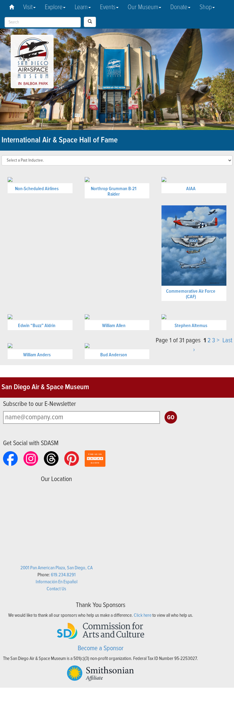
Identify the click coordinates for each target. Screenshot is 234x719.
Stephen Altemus (191, 326)
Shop (206, 7)
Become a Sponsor (100, 648)
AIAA (191, 189)
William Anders (37, 355)
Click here (142, 615)
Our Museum (143, 7)
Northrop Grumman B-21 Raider (113, 191)
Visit (28, 7)
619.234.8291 (63, 575)
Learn (81, 7)
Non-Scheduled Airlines (36, 189)
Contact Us (56, 589)
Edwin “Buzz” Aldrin (36, 326)
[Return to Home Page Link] (12, 7)
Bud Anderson (113, 355)
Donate (178, 7)
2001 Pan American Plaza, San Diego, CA (56, 568)
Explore (53, 7)
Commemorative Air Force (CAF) (190, 294)
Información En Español (56, 582)
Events (107, 7)
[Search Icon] (90, 22)
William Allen (114, 326)
